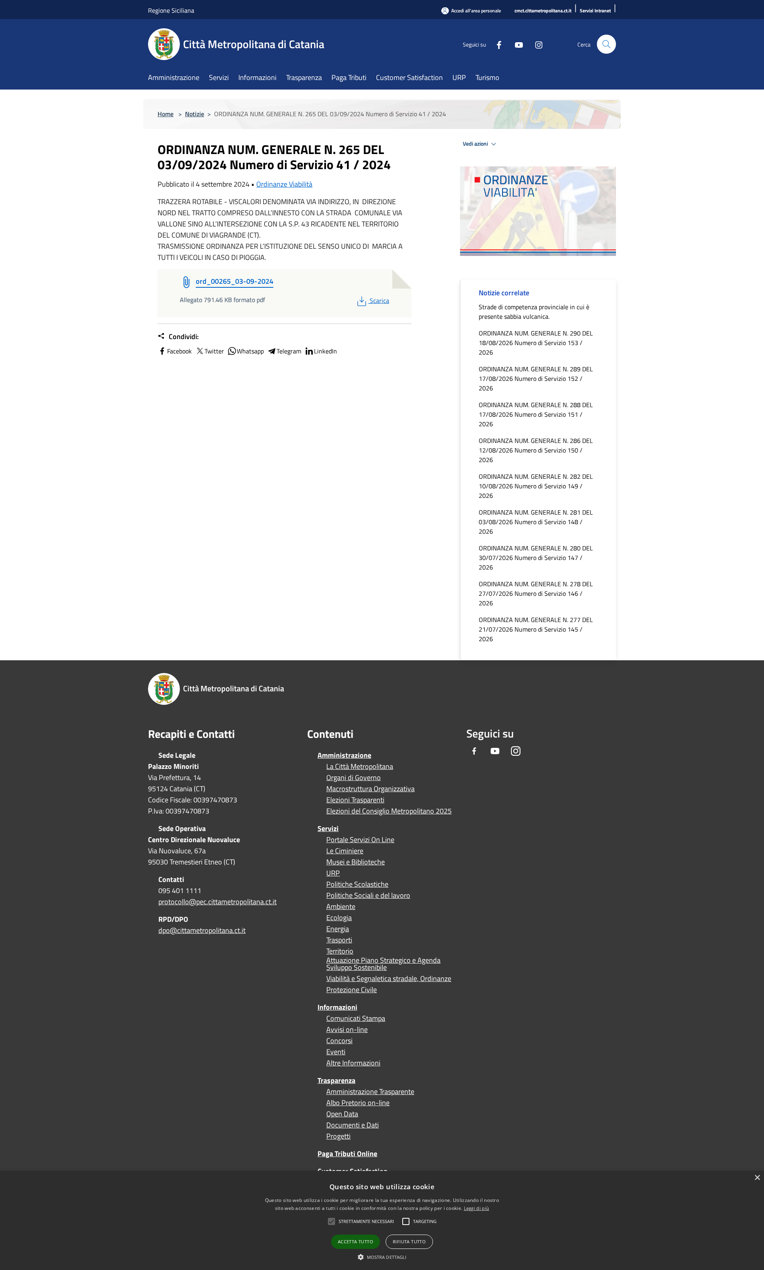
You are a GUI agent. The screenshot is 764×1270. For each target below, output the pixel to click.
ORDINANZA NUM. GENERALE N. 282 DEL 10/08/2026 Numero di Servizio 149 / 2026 (536, 486)
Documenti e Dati (352, 1125)
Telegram (289, 351)
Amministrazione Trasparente (370, 1091)
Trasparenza (336, 1080)
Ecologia (339, 917)
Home (165, 114)
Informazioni (337, 1007)
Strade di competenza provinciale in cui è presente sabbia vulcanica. (534, 311)
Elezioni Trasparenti (355, 800)
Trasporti (339, 940)
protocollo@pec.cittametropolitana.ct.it (217, 901)
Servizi (328, 828)
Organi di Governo (353, 777)
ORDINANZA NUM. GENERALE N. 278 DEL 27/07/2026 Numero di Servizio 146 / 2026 (536, 593)
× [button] (757, 1178)
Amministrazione (344, 755)
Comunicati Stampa (355, 1018)
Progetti (338, 1136)
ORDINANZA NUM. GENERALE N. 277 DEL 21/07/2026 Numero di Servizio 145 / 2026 (536, 629)
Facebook (179, 351)
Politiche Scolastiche (357, 884)
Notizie (194, 114)
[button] (366, 1221)
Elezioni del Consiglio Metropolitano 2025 (389, 811)
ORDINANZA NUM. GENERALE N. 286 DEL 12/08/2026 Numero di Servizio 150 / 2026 (536, 450)
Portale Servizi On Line (360, 839)
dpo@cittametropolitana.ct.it (202, 930)
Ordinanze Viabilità (284, 184)
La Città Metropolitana (359, 766)
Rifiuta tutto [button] (409, 1242)
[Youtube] (516, 44)
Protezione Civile (351, 989)
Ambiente (340, 906)
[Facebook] (496, 44)
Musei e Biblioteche (355, 862)
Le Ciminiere (344, 850)
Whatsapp (250, 351)
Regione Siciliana (171, 10)
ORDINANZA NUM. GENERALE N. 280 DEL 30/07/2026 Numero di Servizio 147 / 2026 (536, 557)
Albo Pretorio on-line (358, 1102)
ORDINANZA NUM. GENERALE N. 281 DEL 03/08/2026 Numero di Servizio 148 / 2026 (536, 521)
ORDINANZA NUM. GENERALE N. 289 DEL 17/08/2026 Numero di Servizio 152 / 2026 (536, 378)
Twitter (214, 351)
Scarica (379, 300)
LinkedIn (325, 351)
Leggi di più (476, 1208)
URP (333, 873)
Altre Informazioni (353, 1063)
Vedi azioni (476, 143)
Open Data (342, 1114)
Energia (337, 929)
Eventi (335, 1051)
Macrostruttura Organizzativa (370, 788)
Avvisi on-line (347, 1029)
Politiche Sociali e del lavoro (368, 895)
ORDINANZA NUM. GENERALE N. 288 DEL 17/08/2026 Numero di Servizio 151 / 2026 (536, 414)
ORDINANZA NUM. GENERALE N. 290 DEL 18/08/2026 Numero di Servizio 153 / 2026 (536, 342)
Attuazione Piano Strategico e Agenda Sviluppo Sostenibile (383, 964)
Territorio (339, 951)
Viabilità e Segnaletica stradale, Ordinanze (388, 978)
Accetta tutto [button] (355, 1242)
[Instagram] (536, 44)
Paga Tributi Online (347, 1153)
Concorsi (339, 1040)
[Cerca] (606, 44)
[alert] (382, 1220)
